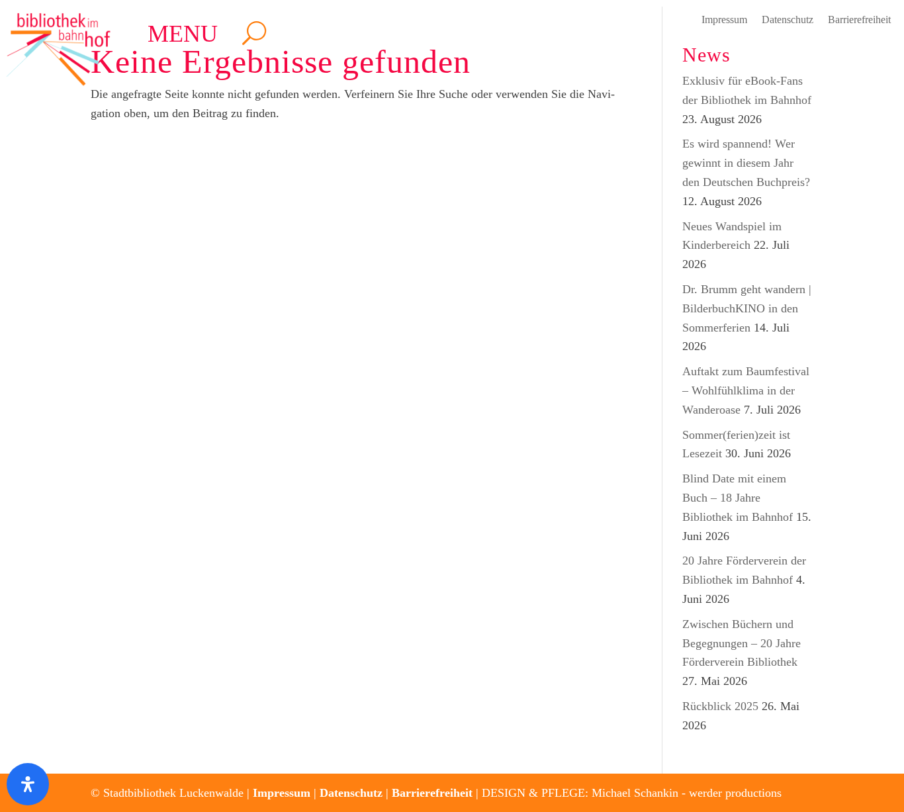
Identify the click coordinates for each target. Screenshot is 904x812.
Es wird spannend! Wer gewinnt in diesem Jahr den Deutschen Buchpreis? (746, 163)
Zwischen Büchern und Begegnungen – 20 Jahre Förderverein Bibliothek (741, 643)
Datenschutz (787, 20)
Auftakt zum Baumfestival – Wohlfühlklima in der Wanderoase (745, 390)
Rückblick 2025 (720, 706)
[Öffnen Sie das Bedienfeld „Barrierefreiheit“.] (28, 784)
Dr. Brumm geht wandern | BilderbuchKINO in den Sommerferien (746, 308)
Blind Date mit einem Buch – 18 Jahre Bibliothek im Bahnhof (737, 497)
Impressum (724, 20)
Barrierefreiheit (859, 20)
